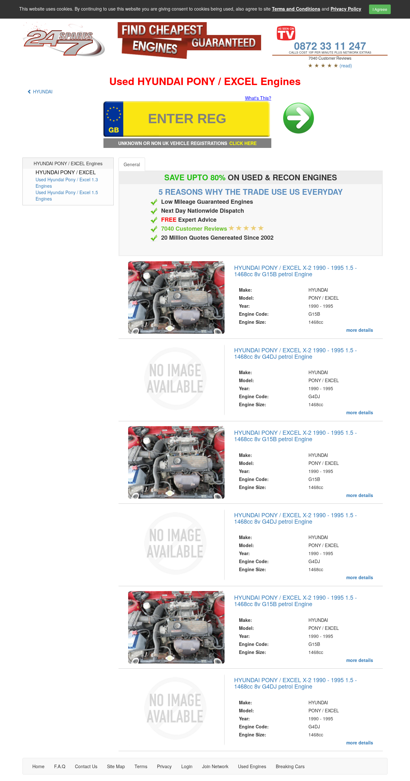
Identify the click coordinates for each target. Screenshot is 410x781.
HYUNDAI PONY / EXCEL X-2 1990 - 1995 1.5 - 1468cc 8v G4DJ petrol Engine (295, 353)
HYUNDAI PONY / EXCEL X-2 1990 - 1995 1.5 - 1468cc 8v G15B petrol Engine (295, 270)
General (132, 164)
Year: (244, 306)
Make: (245, 290)
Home (38, 766)
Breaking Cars (290, 766)
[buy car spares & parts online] (64, 39)
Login (187, 766)
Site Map (116, 766)
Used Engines (252, 766)
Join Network (215, 766)
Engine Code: (254, 314)
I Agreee (380, 9)
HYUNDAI (42, 91)
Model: (246, 298)
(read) (346, 65)
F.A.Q (59, 766)
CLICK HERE (243, 143)
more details (359, 330)
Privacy (164, 766)
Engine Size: (252, 322)
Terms (141, 766)
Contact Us (86, 766)
